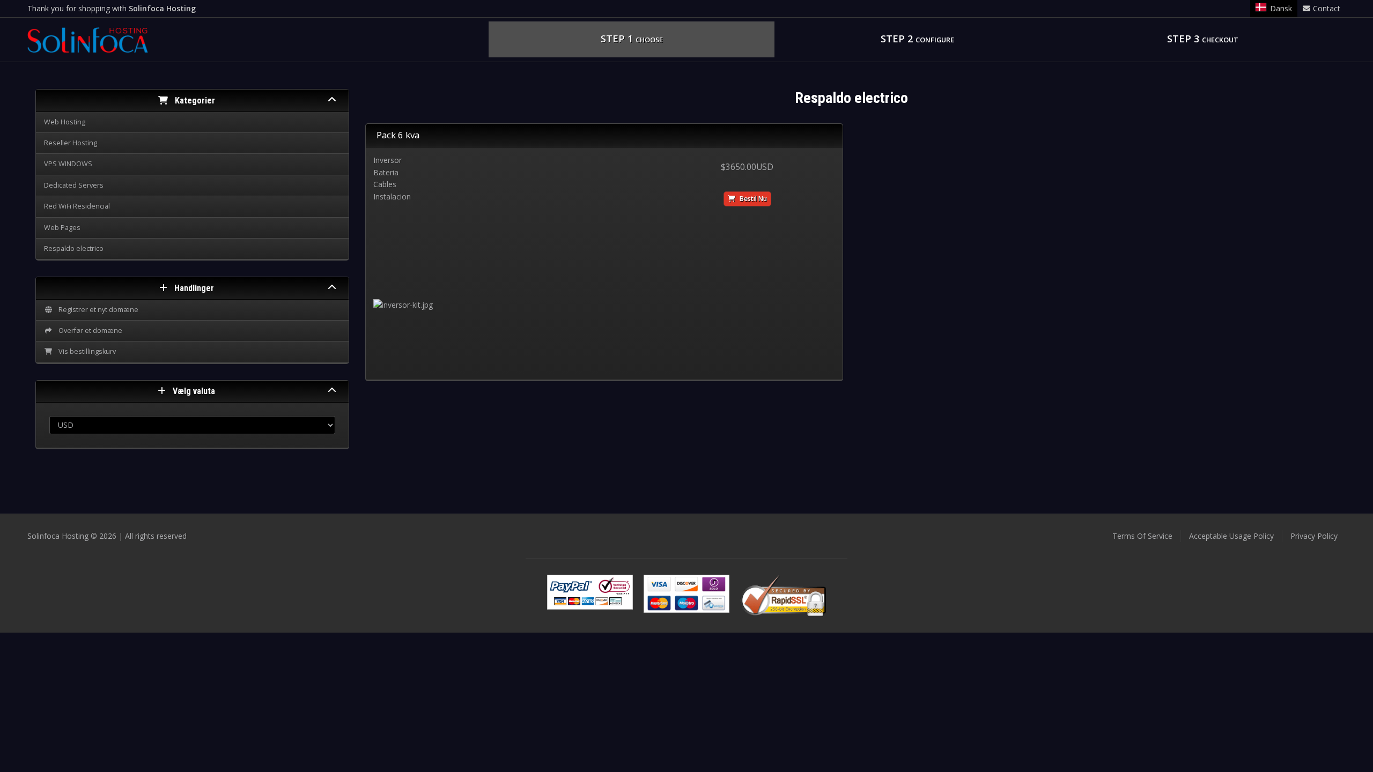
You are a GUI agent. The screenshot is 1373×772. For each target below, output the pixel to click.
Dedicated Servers (74, 185)
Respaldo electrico (74, 248)
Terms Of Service (1142, 536)
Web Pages (62, 227)
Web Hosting (64, 122)
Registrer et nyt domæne (96, 309)
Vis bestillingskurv (85, 351)
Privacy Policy (1314, 536)
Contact (1326, 8)
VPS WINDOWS (68, 163)
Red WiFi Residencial (77, 206)
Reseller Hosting (70, 142)
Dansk (1281, 8)
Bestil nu (752, 198)
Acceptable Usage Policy (1231, 536)
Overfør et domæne (88, 330)
